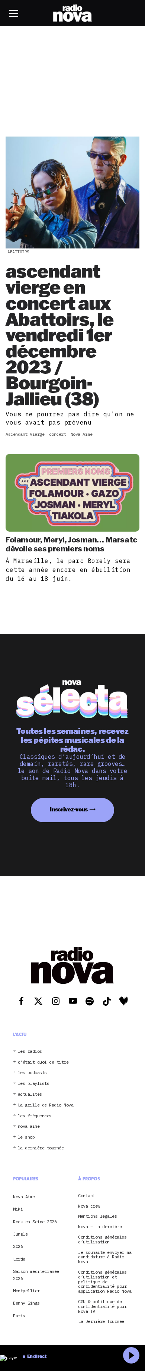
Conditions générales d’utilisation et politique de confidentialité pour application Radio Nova (104, 1282)
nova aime (29, 1126)
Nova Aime (24, 1196)
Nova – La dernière (100, 1226)
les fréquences (35, 1116)
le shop (26, 1137)
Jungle (20, 1234)
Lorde (19, 1259)
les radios (30, 1051)
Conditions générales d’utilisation (102, 1240)
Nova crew (89, 1206)
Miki (18, 1209)
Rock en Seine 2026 (35, 1221)
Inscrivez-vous (69, 809)
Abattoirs (18, 251)
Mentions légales (97, 1216)
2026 (18, 1246)
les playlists (33, 1083)
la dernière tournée (41, 1148)
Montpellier (26, 1290)
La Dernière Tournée (101, 1321)
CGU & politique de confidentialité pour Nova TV (102, 1306)
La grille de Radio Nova (46, 1105)
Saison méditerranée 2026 (36, 1274)
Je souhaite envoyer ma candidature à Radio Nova (104, 1257)
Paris (19, 1315)
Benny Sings (26, 1303)
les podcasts (32, 1072)
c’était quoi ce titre (43, 1062)
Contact (86, 1195)
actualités (30, 1094)
